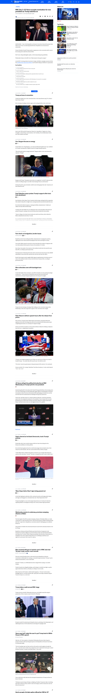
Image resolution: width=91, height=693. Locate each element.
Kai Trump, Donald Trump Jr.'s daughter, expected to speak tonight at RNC (28, 84)
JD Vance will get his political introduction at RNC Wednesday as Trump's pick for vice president (31, 79)
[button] (12, 1)
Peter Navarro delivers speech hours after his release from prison (26, 81)
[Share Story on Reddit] (45, 16)
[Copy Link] (52, 16)
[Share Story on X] (43, 16)
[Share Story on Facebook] (40, 16)
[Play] (67, 14)
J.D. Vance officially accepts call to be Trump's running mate (25, 68)
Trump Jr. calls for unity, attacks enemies (22, 71)
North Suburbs (42, 2)
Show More (34, 224)
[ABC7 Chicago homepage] (18, 2)
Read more (17, 429)
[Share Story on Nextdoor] (47, 16)
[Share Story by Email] (50, 16)
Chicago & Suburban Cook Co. (33, 2)
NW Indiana (63, 2)
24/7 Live (25, 1)
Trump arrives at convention (20, 76)
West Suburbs (49, 2)
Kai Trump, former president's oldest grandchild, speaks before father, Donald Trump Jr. (30, 73)
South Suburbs (56, 2)
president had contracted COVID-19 (24, 62)
